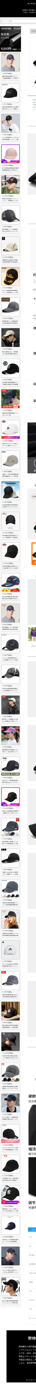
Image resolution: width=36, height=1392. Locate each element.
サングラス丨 (31, 1380)
